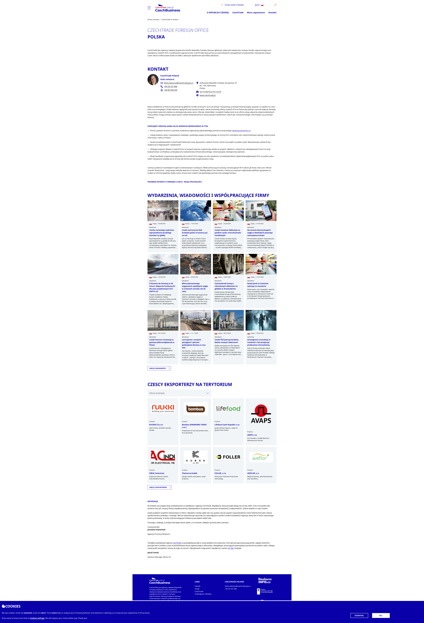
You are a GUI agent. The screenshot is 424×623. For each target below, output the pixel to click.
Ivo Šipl (231, 548)
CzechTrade (238, 12)
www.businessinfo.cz (241, 130)
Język (257, 5)
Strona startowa (153, 19)
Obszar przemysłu (157, 393)
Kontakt (272, 12)
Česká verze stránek (234, 5)
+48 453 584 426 (170, 90)
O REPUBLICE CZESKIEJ (218, 12)
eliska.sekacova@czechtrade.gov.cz (178, 83)
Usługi (197, 589)
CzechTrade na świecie (170, 19)
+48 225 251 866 (170, 86)
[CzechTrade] (173, 7)
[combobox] (179, 392)
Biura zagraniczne (256, 12)
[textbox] (179, 392)
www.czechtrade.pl (208, 95)
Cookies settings (37, 618)
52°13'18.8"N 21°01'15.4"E (210, 92)
